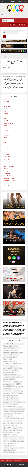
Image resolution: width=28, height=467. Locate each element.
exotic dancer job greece (10, 395)
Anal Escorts (17, 343)
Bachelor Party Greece (10, 361)
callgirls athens (13, 366)
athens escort (13, 346)
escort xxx (14, 393)
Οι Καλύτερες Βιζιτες (20, 436)
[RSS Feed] (2, 1)
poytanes (11, 416)
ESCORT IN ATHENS (18, 381)
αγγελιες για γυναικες (10, 448)
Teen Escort (6, 425)
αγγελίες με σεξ (8, 446)
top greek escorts (17, 428)
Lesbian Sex (5, 409)
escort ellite (20, 377)
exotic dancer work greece (11, 400)
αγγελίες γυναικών (9, 443)
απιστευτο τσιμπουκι (9, 452)
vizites (15, 430)
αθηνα (22, 448)
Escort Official (6, 116)
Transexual (6, 151)
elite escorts (14, 370)
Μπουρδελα (13, 436)
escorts (18, 384)
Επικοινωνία (18, 460)
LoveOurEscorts (7, 135)
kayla (15, 406)
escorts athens (9, 386)
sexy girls (19, 421)
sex (17, 418)
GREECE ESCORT (9, 402)
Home (2, 460)
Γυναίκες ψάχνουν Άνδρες (9, 178)
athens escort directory (11, 348)
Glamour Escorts (7, 120)
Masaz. (11, 409)
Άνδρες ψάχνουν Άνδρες (8, 163)
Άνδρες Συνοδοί (7, 161)
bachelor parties (14, 355)
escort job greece (8, 384)
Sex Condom (22, 418)
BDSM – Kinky (6, 104)
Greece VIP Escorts (7, 125)
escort (14, 372)
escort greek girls (8, 381)
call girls (5, 366)
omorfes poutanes (8, 411)
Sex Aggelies (6, 142)
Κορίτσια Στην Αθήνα (6, 436)
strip (8, 423)
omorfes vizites (19, 411)
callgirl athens (17, 363)
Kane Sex (6, 130)
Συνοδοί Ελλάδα (6, 441)
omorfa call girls (20, 409)
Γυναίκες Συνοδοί (7, 175)
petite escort (7, 414)
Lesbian (5, 132)
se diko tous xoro (9, 418)
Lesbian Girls (20, 406)
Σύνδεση (24, 1)
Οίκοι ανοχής (6, 185)
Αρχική (3, 56)
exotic (21, 393)
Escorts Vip (21, 391)
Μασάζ (5, 183)
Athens (5, 346)
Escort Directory (9, 377)
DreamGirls (6, 111)
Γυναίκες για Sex (7, 173)
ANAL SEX (22, 343)
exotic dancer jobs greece (10, 398)
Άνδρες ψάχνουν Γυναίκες (9, 166)
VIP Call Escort (7, 156)
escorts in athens (8, 389)
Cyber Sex (6, 108)
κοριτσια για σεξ (22, 452)
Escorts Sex (15, 391)
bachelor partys (7, 363)
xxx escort (17, 432)
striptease (14, 423)
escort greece (9, 379)
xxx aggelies (8, 432)
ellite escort (7, 372)
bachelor (5, 355)
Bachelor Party (7, 359)
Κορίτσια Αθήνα (14, 434)
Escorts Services (17, 388)
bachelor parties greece (10, 357)
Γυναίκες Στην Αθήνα (6, 434)
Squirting (4, 423)
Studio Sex (6, 144)
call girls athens (8, 368)
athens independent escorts (13, 353)
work (20, 430)
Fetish (5, 118)
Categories (8, 460)
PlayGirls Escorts (7, 139)
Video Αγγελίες (7, 154)
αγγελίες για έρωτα (17, 441)
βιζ (17, 452)
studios (20, 423)
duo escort (18, 368)
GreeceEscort (6, 128)
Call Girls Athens (7, 106)
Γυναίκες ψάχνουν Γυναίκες (9, 180)
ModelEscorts (6, 137)
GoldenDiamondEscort (8, 123)
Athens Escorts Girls (7, 350)
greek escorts (21, 402)
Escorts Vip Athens (6, 393)
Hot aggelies (7, 406)
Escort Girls (6, 113)
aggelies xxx (9, 344)
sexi (4, 421)
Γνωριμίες (6, 171)
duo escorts (6, 370)
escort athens (9, 375)
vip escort (7, 430)
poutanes (17, 413)
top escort (14, 425)
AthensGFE (6, 99)
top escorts (7, 428)
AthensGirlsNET (7, 101)
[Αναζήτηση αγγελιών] (4, 36)
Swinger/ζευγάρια (7, 147)
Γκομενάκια (6, 168)
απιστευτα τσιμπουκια (9, 450)
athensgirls (15, 350)
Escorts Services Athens (7, 391)
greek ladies (14, 404)
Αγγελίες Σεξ (6, 159)
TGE (4, 149)
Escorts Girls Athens (19, 386)
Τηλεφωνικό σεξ (7, 187)
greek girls (6, 404)
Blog (13, 460)
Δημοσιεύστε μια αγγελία (18, 24)
